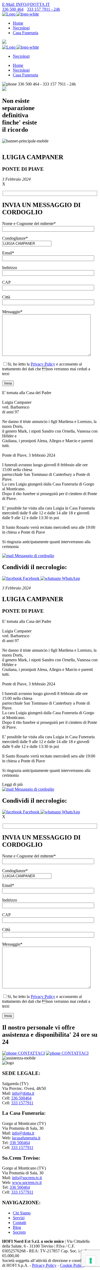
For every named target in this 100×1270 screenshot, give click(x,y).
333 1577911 (22, 1103)
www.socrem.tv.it (27, 1182)
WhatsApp (70, 578)
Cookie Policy (72, 1265)
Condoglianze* (15, 238)
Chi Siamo (22, 1213)
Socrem (19, 1232)
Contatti (19, 1222)
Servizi (19, 1217)
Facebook (31, 578)
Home (18, 23)
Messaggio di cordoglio (34, 555)
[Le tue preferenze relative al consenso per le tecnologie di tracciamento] (91, 1261)
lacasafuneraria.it (26, 1138)
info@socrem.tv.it (27, 1177)
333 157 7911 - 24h (43, 9)
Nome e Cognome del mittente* (29, 223)
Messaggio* (12, 311)
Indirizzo (9, 267)
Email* (8, 253)
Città (6, 297)
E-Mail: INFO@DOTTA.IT (26, 4)
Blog (17, 1227)
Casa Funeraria (25, 32)
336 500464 (21, 1098)
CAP (6, 282)
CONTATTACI (31, 1053)
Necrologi (21, 28)
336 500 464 (12, 9)
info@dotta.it (23, 1093)
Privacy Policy (43, 364)
